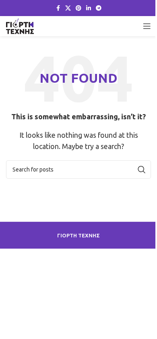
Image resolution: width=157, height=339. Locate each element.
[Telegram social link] (98, 8)
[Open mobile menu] (147, 26)
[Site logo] (20, 25)
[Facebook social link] (58, 8)
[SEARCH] (141, 169)
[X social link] (68, 8)
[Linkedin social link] (88, 8)
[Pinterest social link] (78, 8)
